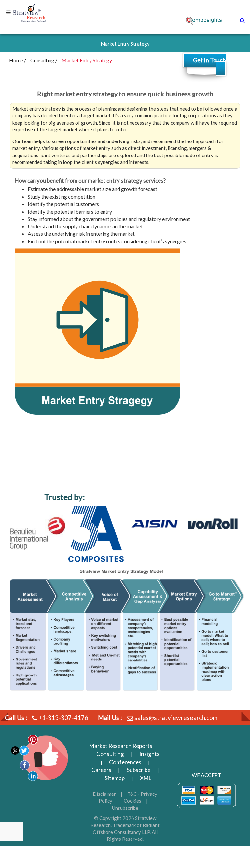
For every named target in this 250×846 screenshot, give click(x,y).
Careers (101, 769)
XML (145, 778)
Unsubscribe (125, 808)
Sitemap (115, 778)
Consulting (110, 753)
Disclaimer (104, 794)
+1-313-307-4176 (63, 717)
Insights (149, 753)
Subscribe (138, 769)
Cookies (132, 801)
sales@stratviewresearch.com (175, 717)
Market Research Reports (120, 745)
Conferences (125, 762)
